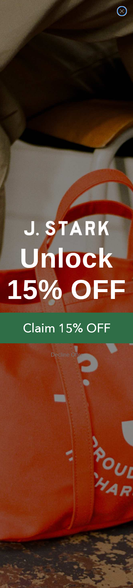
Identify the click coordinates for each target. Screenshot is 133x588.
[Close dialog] (122, 11)
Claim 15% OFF (66, 327)
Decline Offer (67, 355)
